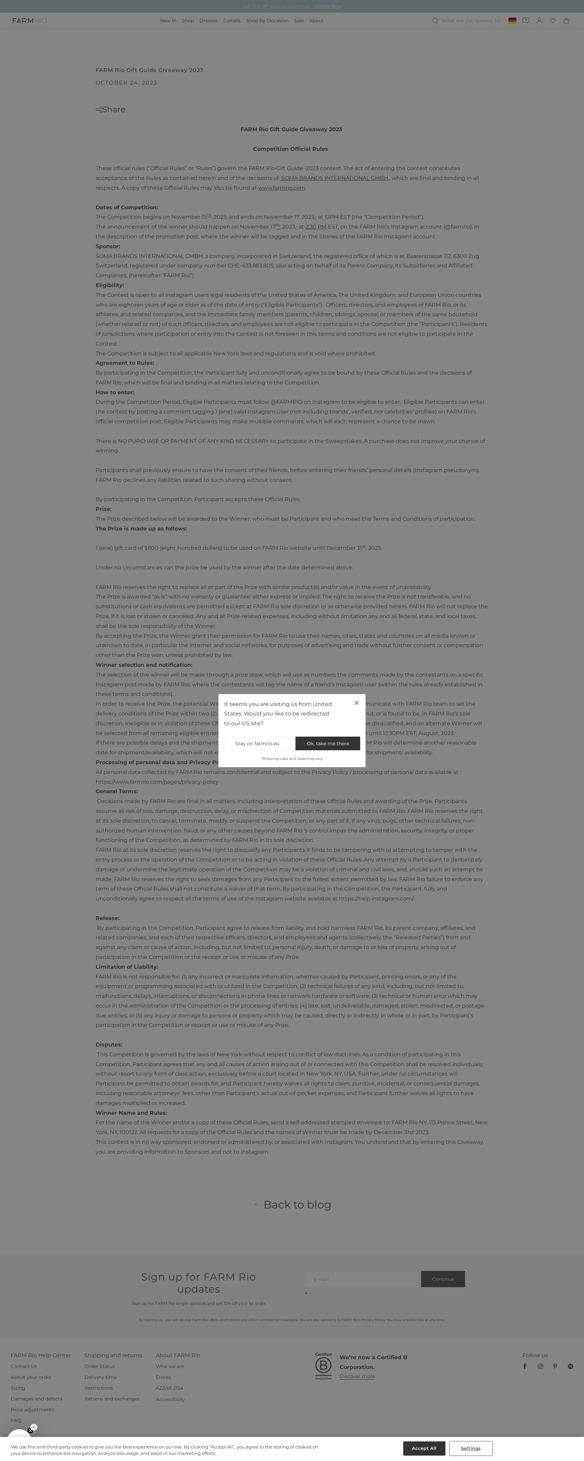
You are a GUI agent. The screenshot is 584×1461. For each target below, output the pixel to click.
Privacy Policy (366, 786)
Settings (471, 1448)
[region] (292, 1449)
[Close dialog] (416, 640)
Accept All (424, 1448)
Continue (358, 754)
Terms (383, 786)
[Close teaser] (33, 1427)
